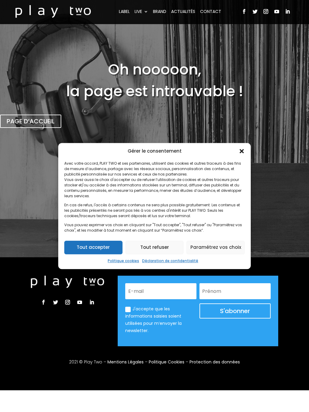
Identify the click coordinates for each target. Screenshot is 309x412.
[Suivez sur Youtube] (277, 11)
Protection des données (215, 362)
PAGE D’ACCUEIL (31, 121)
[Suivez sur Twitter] (255, 11)
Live (138, 11)
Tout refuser (154, 247)
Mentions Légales (125, 362)
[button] (242, 151)
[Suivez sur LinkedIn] (287, 11)
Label (124, 11)
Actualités (183, 11)
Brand (159, 11)
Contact (210, 11)
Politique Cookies (166, 362)
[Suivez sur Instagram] (266, 11)
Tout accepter (93, 247)
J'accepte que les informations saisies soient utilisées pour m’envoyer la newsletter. (153, 319)
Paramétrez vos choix (215, 247)
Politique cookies (123, 260)
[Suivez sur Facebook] (244, 11)
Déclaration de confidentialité (170, 260)
